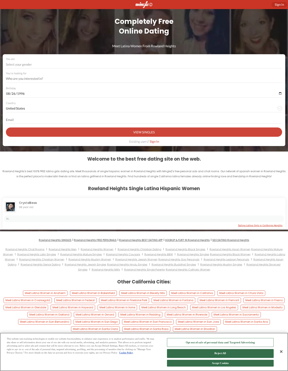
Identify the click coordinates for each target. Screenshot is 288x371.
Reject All (220, 353)
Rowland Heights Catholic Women (188, 269)
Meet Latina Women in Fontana (173, 300)
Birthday (11, 88)
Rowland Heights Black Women (230, 254)
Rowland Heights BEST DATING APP (141, 240)
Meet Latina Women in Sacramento (236, 314)
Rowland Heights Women (97, 249)
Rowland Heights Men (63, 249)
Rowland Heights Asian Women (230, 249)
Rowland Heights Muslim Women (90, 259)
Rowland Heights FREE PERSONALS (95, 240)
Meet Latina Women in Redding (140, 314)
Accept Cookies (220, 363)
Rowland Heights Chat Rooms (24, 249)
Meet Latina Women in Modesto (262, 307)
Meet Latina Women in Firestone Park (124, 300)
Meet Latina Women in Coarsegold (27, 300)
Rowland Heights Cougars (123, 254)
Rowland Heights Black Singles (185, 249)
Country (11, 103)
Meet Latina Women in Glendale (25, 307)
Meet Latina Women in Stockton (195, 329)
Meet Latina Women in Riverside (187, 314)
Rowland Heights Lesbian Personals (226, 259)
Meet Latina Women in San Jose (198, 322)
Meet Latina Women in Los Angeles (214, 307)
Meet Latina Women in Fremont (219, 300)
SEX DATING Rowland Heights (230, 240)
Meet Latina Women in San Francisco (148, 322)
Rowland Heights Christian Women (41, 259)
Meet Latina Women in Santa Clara (95, 329)
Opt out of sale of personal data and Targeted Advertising (220, 342)
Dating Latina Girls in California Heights (260, 225)
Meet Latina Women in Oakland (49, 314)
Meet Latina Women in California (192, 293)
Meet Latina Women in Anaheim (45, 293)
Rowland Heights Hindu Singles (127, 264)
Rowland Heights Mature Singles (81, 254)
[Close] (281, 351)
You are (10, 59)
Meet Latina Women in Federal (75, 300)
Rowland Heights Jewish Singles (85, 264)
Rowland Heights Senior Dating (41, 264)
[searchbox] (141, 78)
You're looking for (16, 73)
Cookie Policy (126, 352)
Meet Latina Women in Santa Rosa (146, 329)
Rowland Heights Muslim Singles (221, 264)
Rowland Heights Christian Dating (139, 249)
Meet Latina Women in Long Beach (163, 307)
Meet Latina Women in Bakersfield (93, 293)
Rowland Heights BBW (158, 254)
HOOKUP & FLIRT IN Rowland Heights (187, 240)
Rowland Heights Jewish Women (136, 259)
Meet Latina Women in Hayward (72, 307)
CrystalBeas (28, 203)
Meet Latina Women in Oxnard (95, 314)
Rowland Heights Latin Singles (36, 254)
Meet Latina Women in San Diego (96, 322)
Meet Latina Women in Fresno (264, 300)
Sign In (154, 141)
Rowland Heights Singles (193, 254)
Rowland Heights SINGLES (55, 240)
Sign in (279, 4)
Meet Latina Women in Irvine (117, 307)
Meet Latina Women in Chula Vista (241, 293)
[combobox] (144, 64)
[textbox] (143, 64)
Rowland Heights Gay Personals (178, 259)
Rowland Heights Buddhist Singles (174, 264)
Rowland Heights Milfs (106, 269)
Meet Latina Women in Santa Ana (246, 322)
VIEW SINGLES (144, 132)
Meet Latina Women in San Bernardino (44, 322)
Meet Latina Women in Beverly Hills (143, 293)
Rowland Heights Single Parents (144, 269)
